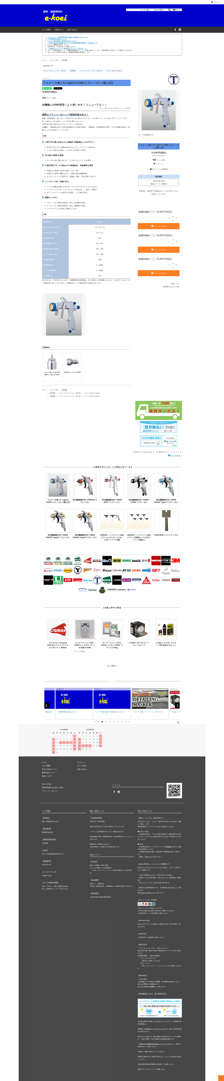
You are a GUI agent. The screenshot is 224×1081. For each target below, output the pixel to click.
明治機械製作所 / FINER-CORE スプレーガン (139, 501)
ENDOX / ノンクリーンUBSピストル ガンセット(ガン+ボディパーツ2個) (112, 537)
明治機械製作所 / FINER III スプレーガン (85, 501)
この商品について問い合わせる (142, 452)
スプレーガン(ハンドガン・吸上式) (91, 71)
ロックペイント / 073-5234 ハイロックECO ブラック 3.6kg (111, 645)
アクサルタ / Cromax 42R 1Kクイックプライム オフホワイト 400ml (57, 645)
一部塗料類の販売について (57, 39)
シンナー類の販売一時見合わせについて (62, 41)
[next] (177, 705)
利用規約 (168, 847)
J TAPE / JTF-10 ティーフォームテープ (139, 644)
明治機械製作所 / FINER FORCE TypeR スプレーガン (85, 536)
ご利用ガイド (59, 30)
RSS (43, 784)
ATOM (49, 784)
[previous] (46, 705)
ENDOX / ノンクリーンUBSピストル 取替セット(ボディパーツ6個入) (139, 537)
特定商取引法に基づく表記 (171, 287)
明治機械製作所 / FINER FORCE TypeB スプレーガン (58, 536)
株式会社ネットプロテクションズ (155, 1029)
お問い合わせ (72, 30)
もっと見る (111, 666)
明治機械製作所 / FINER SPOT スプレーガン (112, 501)
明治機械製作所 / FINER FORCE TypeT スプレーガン (166, 501)
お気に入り (160, 164)
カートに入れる (160, 226)
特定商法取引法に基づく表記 (52, 787)
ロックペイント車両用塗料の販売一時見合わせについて (67, 37)
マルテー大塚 (54, 60)
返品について (175, 284)
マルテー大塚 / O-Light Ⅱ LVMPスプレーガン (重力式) (58, 501)
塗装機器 (64, 60)
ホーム (44, 60)
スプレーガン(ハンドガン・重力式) (55, 71)
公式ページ (148, 857)
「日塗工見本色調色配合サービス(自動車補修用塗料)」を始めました (72, 43)
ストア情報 (46, 30)
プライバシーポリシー (50, 791)
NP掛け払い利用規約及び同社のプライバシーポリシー (156, 1044)
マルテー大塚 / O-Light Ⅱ (114, 71)
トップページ (175, 452)
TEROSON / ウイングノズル (166, 535)
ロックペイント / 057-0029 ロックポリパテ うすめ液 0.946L (84, 645)
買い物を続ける (161, 452)
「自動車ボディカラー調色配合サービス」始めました (67, 48)
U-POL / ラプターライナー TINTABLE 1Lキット (166, 644)
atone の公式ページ (148, 893)
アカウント (217, 2)
